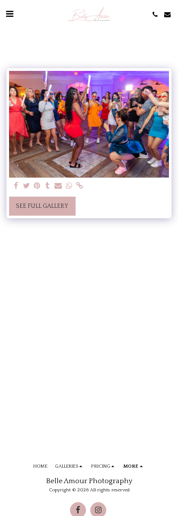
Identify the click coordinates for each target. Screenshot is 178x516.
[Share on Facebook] (16, 186)
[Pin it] (37, 186)
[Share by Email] (58, 186)
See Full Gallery (42, 206)
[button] (9, 14)
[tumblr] (48, 186)
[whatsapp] (69, 186)
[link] (79, 186)
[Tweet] (27, 186)
